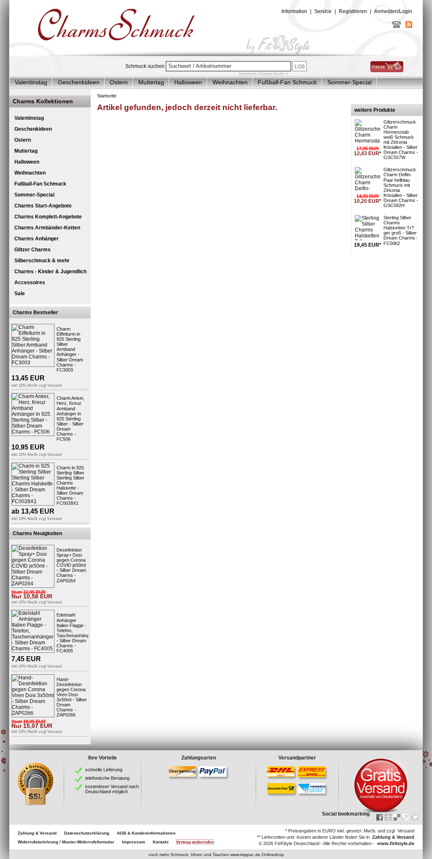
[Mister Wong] (388, 817)
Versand (54, 385)
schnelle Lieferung (103, 769)
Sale (19, 293)
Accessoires (29, 282)
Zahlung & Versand (37, 833)
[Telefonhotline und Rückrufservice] (396, 26)
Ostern (119, 82)
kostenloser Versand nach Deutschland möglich (112, 789)
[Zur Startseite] (216, 54)
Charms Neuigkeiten (37, 533)
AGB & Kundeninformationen (146, 833)
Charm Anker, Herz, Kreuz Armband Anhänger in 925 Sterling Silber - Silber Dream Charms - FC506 (70, 419)
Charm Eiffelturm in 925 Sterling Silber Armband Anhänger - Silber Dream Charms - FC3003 (70, 349)
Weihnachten (230, 82)
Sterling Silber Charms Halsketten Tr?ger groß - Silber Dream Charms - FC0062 (400, 230)
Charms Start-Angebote (43, 206)
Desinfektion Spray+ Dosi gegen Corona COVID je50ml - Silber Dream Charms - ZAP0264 (71, 565)
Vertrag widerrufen (195, 842)
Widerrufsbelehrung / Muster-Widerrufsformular (66, 842)
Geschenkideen (79, 82)
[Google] (414, 817)
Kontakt (160, 842)
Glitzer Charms (32, 250)
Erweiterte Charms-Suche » (263, 74)
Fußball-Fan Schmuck (287, 82)
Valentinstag (31, 82)
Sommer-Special (349, 82)
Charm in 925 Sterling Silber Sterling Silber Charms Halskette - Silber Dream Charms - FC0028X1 (70, 485)
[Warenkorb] (387, 70)
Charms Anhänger (36, 239)
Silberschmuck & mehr (42, 261)
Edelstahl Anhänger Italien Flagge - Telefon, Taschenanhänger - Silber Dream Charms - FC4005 (75, 632)
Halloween (188, 82)
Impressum (133, 842)
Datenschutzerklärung (86, 833)
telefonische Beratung (107, 778)
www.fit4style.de (395, 843)
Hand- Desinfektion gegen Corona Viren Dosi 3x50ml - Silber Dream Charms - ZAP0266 (72, 697)
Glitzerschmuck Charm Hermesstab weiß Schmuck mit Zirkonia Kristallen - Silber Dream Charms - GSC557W (400, 139)
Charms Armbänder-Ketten (47, 228)
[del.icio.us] (397, 817)
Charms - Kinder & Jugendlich (50, 272)
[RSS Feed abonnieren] (408, 26)
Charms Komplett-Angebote (48, 217)
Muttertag (151, 82)
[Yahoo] (405, 817)
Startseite (106, 95)
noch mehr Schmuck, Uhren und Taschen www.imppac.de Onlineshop (216, 854)
